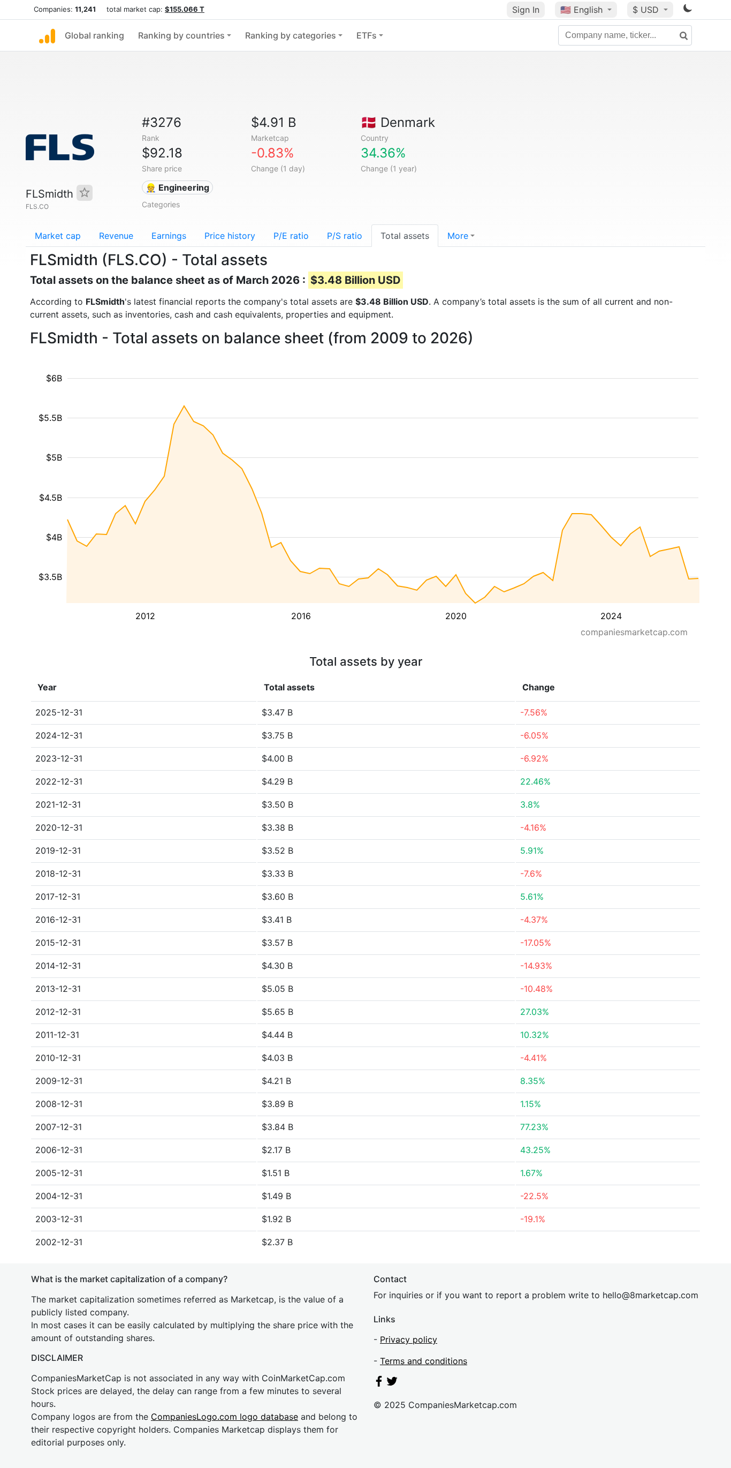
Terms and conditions (423, 1361)
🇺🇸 (581, 9)
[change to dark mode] (687, 10)
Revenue (116, 235)
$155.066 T (184, 9)
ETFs (366, 35)
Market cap (58, 235)
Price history (229, 235)
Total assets (404, 235)
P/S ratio (344, 235)
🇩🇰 (398, 122)
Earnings (168, 235)
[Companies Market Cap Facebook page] (379, 1383)
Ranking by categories (290, 35)
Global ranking (94, 35)
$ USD (647, 9)
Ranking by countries (181, 35)
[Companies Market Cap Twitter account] (392, 1383)
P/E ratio (291, 235)
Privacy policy (408, 1339)
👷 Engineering (177, 187)
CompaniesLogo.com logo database (224, 1416)
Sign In (525, 9)
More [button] (457, 235)
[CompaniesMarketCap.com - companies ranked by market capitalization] (47, 35)
